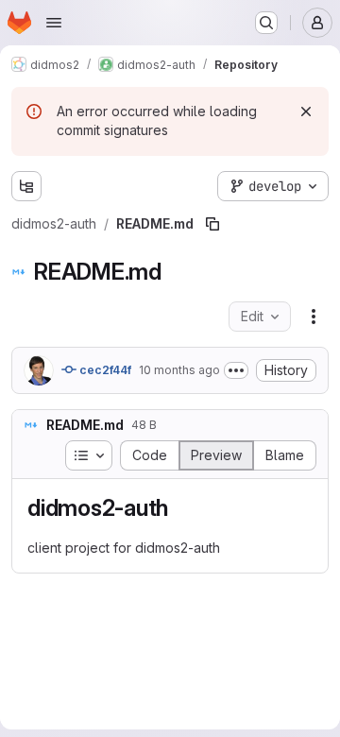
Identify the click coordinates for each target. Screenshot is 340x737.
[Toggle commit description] (236, 370)
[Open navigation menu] (54, 23)
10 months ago (179, 370)
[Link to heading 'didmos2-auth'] (180, 508)
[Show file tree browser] (26, 186)
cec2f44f (103, 370)
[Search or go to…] (266, 22)
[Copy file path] (212, 224)
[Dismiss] (306, 111)
